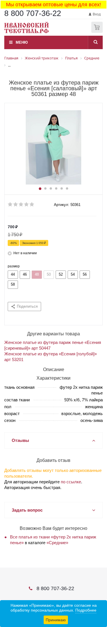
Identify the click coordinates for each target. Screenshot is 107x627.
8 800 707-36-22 (32, 13)
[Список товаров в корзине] (97, 31)
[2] (16, 204)
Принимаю (56, 620)
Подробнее (85, 610)
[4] (26, 204)
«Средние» (57, 542)
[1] (10, 204)
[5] (32, 204)
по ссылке (71, 481)
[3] (21, 204)
